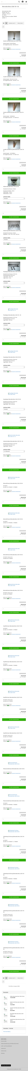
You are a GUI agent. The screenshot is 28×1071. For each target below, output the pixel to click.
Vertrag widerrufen (6, 1065)
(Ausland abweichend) (16, 49)
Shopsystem (9, 1069)
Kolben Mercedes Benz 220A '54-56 (11, 186)
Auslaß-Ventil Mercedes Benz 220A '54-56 (12, 76)
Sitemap (2, 1053)
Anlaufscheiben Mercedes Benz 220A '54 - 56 (13, 441)
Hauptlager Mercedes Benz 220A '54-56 (12, 357)
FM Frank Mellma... (7, 1031)
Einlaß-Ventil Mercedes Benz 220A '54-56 (12, 41)
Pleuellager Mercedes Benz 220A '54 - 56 (12, 315)
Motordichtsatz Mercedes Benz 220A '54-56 (13, 483)
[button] (3, 23)
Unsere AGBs (3, 1041)
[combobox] (12, 23)
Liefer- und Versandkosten (6, 1046)
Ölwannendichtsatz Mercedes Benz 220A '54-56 (13, 768)
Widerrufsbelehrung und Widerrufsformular (10, 1043)
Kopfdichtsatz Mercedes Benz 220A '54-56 (12, 626)
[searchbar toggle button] (19, 2)
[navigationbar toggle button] (26, 2)
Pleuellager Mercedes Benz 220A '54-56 (12, 271)
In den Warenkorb (14, 63)
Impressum (3, 1048)
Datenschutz (3, 1050)
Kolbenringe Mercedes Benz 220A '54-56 (12, 230)
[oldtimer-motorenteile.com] (3, 2)
